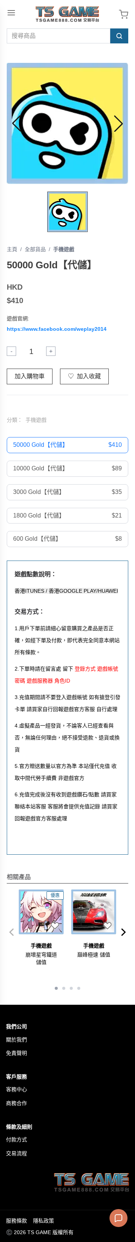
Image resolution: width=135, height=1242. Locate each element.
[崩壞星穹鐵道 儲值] (41, 911)
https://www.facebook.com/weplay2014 (56, 329)
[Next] (123, 932)
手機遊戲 (63, 249)
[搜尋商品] (119, 35)
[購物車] (123, 14)
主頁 (12, 249)
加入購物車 (30, 376)
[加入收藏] (55, 925)
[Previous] (11, 932)
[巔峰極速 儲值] (93, 911)
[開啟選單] (11, 12)
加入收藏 (84, 376)
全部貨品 (35, 249)
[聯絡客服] (119, 1218)
